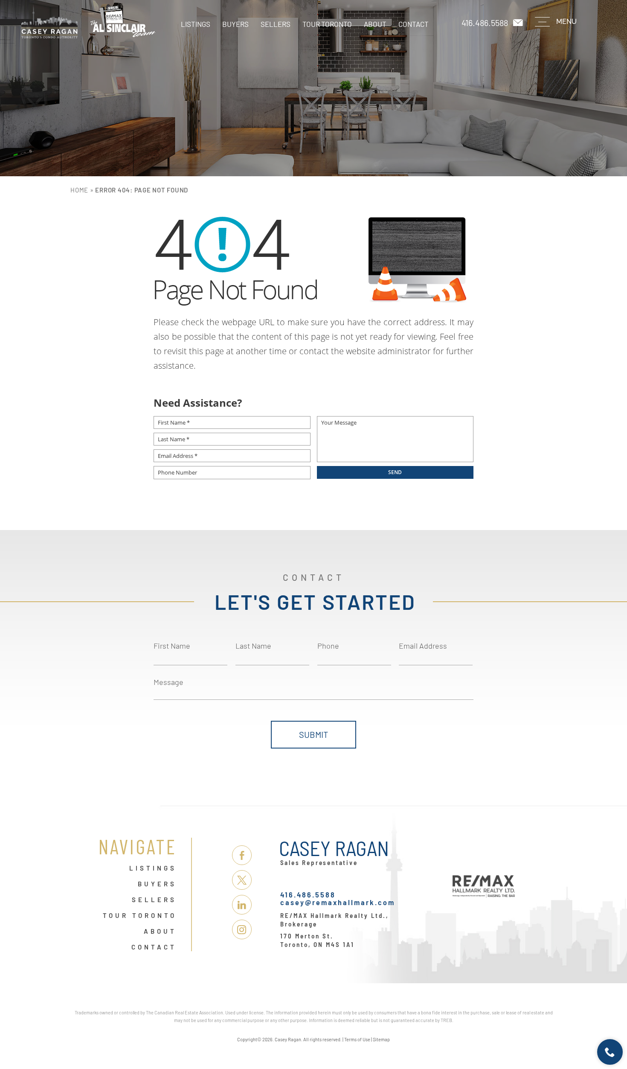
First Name (172, 646)
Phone (328, 646)
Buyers (235, 24)
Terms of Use (357, 1039)
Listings (195, 24)
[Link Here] (88, 21)
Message (168, 682)
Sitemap (381, 1039)
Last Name (253, 646)
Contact (413, 24)
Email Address (423, 646)
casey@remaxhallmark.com (337, 902)
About (375, 24)
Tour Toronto (327, 24)
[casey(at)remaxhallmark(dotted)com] (518, 22)
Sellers (275, 24)
